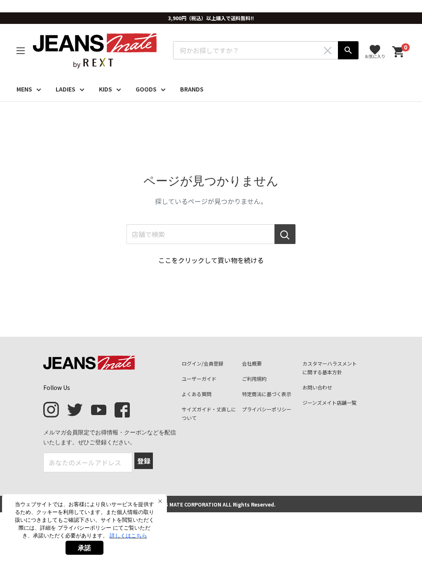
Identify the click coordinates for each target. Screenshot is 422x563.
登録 (143, 461)
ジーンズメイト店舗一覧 (329, 402)
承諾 (84, 548)
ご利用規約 (254, 378)
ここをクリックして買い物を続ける (211, 260)
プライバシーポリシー (266, 409)
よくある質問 (196, 393)
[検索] (348, 50)
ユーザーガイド (199, 378)
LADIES (65, 89)
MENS (24, 89)
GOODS (146, 89)
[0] (398, 52)
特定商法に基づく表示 (266, 393)
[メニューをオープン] (20, 50)
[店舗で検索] (284, 234)
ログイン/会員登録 (202, 363)
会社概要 (252, 363)
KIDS (105, 89)
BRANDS (192, 89)
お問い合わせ (317, 387)
